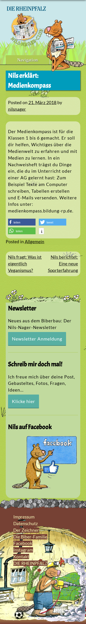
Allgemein (34, 241)
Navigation (27, 59)
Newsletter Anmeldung (37, 338)
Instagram (23, 549)
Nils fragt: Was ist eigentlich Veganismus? (25, 263)
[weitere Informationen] (41, 231)
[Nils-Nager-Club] (26, 44)
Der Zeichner (26, 530)
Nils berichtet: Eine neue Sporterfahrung (63, 263)
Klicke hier (23, 401)
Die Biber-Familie (30, 536)
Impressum (24, 516)
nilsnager (17, 109)
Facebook (22, 543)
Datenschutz (25, 523)
